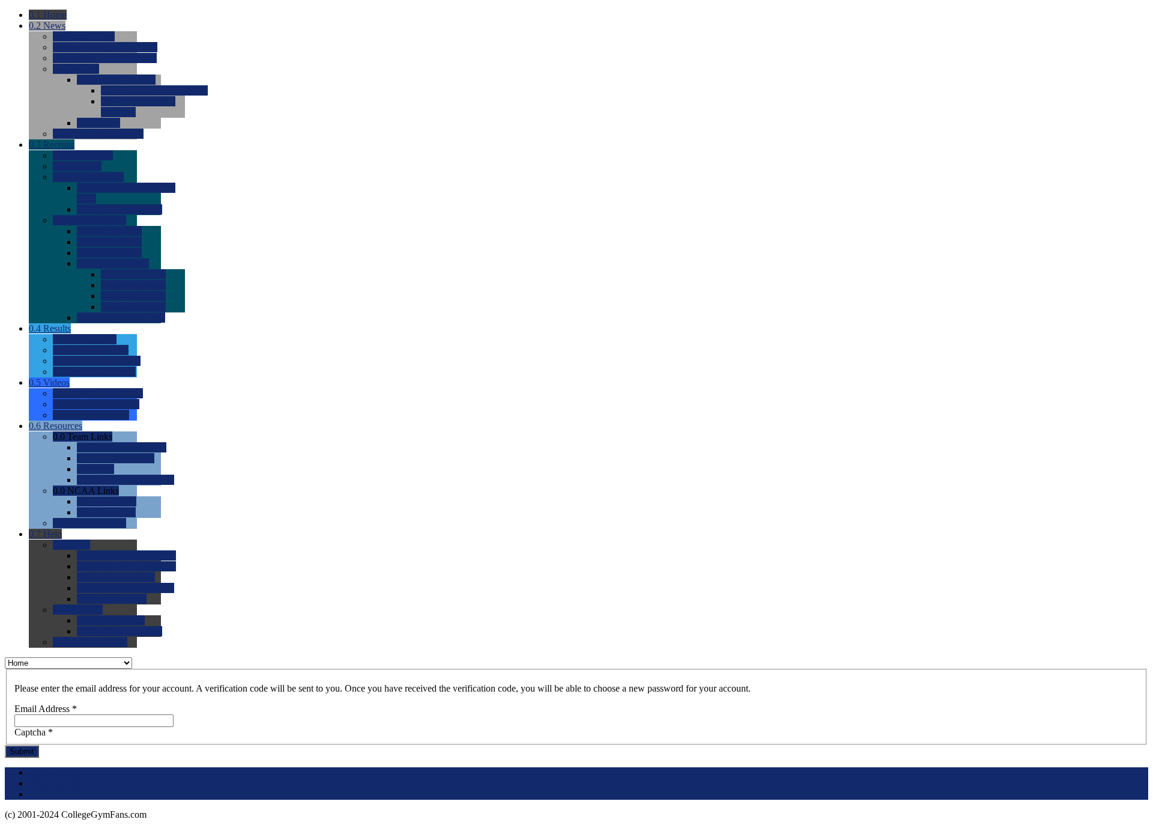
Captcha (33, 732)
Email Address (45, 709)
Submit (22, 751)
